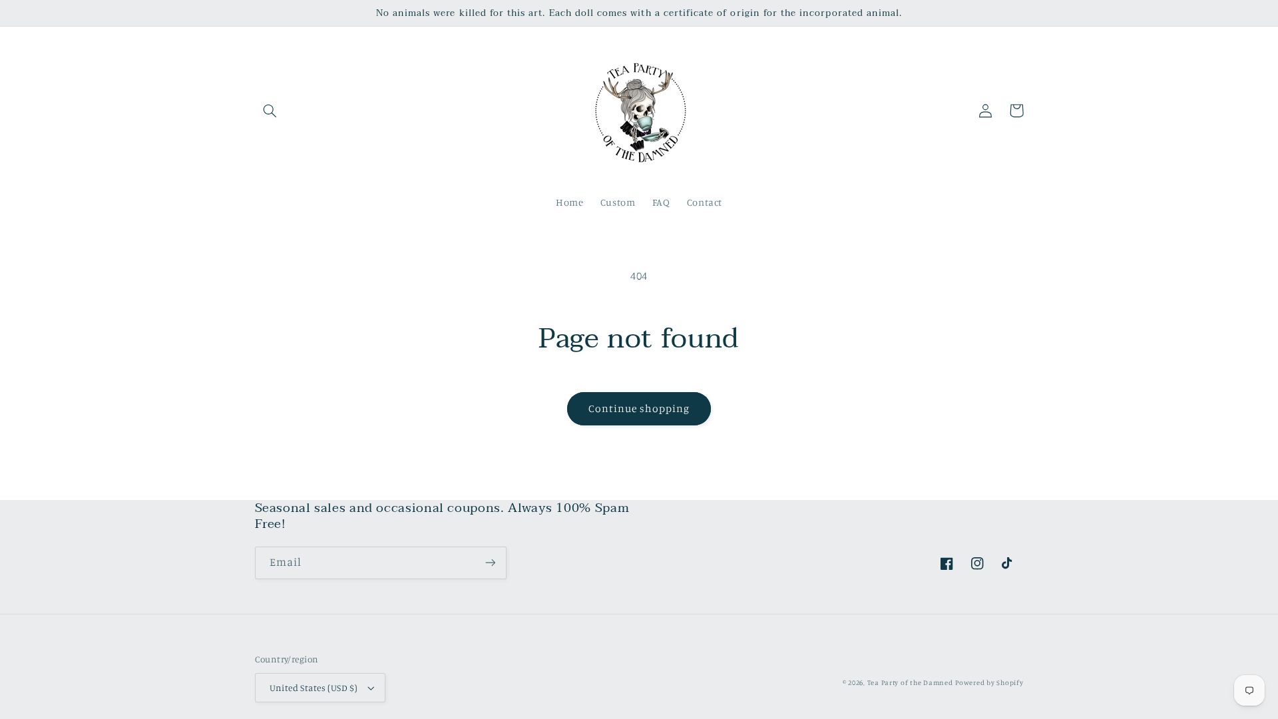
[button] (270, 110)
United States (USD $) (314, 687)
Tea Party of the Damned (910, 682)
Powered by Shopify (989, 682)
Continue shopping (639, 408)
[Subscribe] (490, 563)
